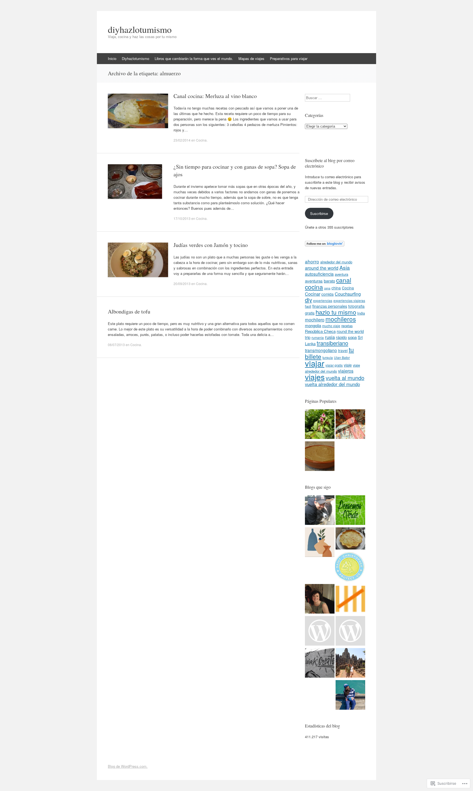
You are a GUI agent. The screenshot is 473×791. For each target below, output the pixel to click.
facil (308, 306)
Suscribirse (319, 213)
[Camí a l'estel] (319, 599)
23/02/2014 (182, 140)
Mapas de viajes (251, 58)
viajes (315, 376)
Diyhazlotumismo (135, 58)
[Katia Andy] (350, 567)
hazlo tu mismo (336, 311)
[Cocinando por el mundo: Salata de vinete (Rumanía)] (319, 456)
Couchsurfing (348, 293)
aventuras (314, 281)
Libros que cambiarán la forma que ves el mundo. (194, 58)
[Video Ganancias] (319, 631)
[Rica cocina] (350, 539)
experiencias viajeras (349, 300)
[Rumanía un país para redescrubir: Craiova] (350, 424)
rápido (341, 337)
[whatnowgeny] (319, 663)
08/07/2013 (116, 344)
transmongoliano (321, 350)
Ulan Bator (342, 357)
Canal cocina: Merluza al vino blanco (215, 96)
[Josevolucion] (319, 510)
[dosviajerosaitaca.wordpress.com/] (350, 663)
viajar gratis (334, 365)
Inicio (112, 58)
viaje (348, 365)
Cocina (201, 140)
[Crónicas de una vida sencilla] (350, 695)
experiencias (322, 300)
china (336, 287)
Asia (344, 267)
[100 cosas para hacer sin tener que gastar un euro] (319, 424)
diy (308, 300)
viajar (314, 363)
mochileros (340, 318)
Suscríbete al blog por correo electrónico (329, 163)
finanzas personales (329, 306)
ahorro (312, 261)
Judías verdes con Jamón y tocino (211, 245)
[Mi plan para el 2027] (350, 631)
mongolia (313, 325)
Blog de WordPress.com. (128, 766)
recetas (347, 325)
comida (327, 294)
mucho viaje (331, 325)
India (361, 313)
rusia (330, 337)
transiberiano (332, 343)
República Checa (320, 331)
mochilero (314, 319)
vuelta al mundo (345, 378)
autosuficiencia (319, 274)
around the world (321, 267)
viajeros (345, 370)
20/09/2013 (182, 283)
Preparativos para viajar (288, 58)
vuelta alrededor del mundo (332, 384)
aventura (341, 274)
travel (343, 350)
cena (327, 288)
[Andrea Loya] (319, 542)
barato (329, 281)
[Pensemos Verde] (350, 510)
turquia (327, 357)
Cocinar (312, 293)
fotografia (356, 306)
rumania (318, 337)
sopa (352, 337)
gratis (310, 313)
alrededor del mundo (336, 261)
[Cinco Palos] (350, 599)
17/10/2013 (182, 218)
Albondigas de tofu (129, 311)
